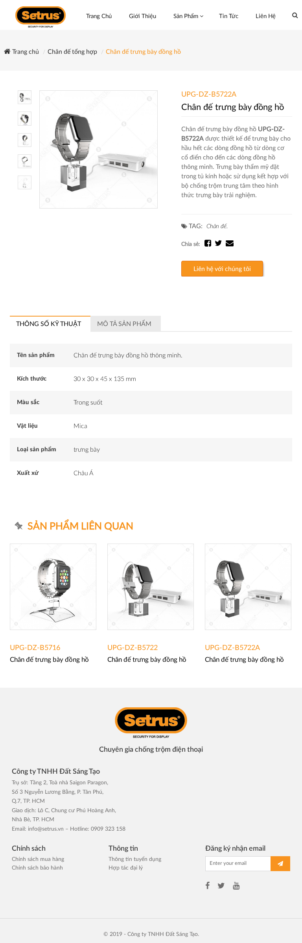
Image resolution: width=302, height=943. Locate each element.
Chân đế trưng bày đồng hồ (143, 52)
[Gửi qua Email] (230, 244)
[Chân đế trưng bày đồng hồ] (98, 149)
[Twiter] (221, 887)
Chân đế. (217, 226)
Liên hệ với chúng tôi (222, 269)
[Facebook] (207, 887)
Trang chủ (25, 52)
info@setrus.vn (46, 829)
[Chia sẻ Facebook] (209, 244)
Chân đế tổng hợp (72, 52)
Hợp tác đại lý (126, 868)
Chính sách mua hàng (38, 859)
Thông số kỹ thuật (48, 324)
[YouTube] (236, 887)
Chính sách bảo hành (37, 868)
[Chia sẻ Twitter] (220, 244)
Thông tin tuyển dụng (135, 859)
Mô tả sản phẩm (124, 324)
